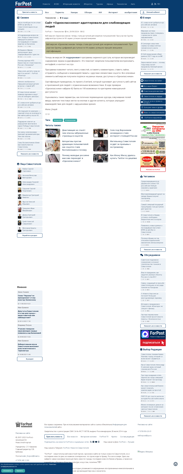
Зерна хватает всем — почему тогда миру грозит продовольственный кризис (153, 64)
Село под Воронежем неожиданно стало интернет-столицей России (123, 133)
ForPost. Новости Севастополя (76, 448)
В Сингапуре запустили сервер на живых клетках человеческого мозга (151, 45)
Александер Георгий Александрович (30, 183)
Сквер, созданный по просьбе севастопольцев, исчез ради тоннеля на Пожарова (152, 285)
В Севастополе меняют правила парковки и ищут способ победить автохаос (28, 94)
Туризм (99, 4)
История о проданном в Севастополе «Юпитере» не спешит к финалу (152, 306)
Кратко (114, 436)
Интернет (113, 12)
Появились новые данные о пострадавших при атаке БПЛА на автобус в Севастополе (151, 228)
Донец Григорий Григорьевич (29, 216)
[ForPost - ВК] (93, 442)
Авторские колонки (89, 436)
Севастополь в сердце (153, 96)
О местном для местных (153, 91)
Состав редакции (127, 436)
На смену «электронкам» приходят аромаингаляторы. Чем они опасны (29, 134)
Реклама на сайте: (145, 424)
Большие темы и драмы (153, 107)
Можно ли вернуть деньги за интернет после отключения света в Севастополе (152, 407)
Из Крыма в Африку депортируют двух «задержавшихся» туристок (28, 52)
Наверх (176, 464)
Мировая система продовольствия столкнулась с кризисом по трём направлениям (152, 34)
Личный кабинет (153, 12)
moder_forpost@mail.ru (30, 456)
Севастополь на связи (153, 80)
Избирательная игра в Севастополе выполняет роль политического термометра (28, 347)
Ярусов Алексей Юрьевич (29, 203)
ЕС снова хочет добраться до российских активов (29, 104)
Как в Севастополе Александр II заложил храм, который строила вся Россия (152, 367)
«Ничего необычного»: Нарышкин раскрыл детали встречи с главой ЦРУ (28, 84)
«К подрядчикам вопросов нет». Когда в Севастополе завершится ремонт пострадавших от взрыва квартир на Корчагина (28, 39)
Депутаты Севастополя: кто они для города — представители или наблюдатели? (28, 314)
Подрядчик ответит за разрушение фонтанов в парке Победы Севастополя (29, 123)
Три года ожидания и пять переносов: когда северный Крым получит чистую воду (152, 377)
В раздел (29, 359)
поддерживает (73, 57)
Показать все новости (30, 154)
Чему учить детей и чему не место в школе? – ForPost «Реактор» (29, 73)
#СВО (56, 4)
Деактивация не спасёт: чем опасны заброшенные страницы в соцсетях (75, 133)
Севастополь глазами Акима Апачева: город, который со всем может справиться (152, 356)
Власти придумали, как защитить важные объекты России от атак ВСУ (151, 274)
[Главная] (23, 3)
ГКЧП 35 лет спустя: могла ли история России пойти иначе (152, 397)
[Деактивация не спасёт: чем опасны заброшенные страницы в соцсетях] (52, 133)
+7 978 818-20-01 (145, 431)
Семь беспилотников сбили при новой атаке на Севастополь (29, 144)
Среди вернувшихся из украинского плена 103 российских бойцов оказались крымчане (150, 184)
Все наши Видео (150, 86)
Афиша (110, 4)
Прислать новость (29, 12)
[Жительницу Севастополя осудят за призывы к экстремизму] (100, 145)
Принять (20, 471)
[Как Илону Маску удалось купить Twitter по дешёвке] (100, 158)
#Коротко (88, 4)
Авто (133, 4)
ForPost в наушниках (153, 118)
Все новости (72, 436)
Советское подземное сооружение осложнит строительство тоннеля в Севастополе (151, 263)
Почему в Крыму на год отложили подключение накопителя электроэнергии (152, 240)
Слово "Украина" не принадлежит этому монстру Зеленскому (27, 298)
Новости (46, 4)
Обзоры (88, 12)
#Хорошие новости (71, 4)
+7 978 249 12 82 (22, 460)
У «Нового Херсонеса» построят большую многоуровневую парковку (151, 295)
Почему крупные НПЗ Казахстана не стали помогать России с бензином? (29, 62)
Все (47, 12)
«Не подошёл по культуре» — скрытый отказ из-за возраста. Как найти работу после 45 (29, 113)
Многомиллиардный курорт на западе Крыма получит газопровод (153, 196)
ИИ (100, 12)
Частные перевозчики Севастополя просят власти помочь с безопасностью (152, 317)
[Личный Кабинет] (152, 4)
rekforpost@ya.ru (145, 435)
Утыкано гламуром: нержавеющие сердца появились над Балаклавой (29, 331)
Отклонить (7, 471)
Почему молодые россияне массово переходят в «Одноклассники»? (75, 158)
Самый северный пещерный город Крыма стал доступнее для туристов (152, 206)
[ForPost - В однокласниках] (99, 442)
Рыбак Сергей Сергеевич (28, 170)
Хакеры (74, 12)
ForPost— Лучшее (126, 442)
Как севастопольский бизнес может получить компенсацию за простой (152, 388)
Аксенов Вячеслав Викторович (30, 176)
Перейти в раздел (29, 235)
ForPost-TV (104, 436)
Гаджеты (59, 12)
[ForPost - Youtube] (96, 442)
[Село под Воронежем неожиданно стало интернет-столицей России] (100, 133)
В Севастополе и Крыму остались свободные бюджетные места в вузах (151, 217)
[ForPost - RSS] (91, 442)
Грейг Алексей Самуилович (28, 222)
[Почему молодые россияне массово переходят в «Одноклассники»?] (52, 158)
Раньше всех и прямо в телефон (152, 102)
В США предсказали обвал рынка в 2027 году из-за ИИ (151, 55)
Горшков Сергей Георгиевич (29, 189)
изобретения (131, 12)
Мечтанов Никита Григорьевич (29, 229)
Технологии (122, 4)
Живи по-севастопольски (154, 112)
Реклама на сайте (23, 433)
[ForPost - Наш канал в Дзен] (100, 442)
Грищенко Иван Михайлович (29, 209)
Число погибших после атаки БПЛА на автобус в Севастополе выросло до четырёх (29, 25)
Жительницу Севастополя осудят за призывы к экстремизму (123, 144)
